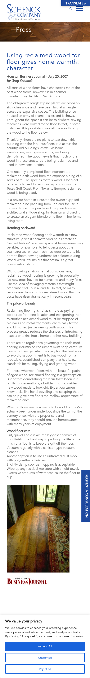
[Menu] (77, 8)
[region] (45, 646)
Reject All (45, 669)
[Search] (68, 8)
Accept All (45, 646)
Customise (45, 658)
